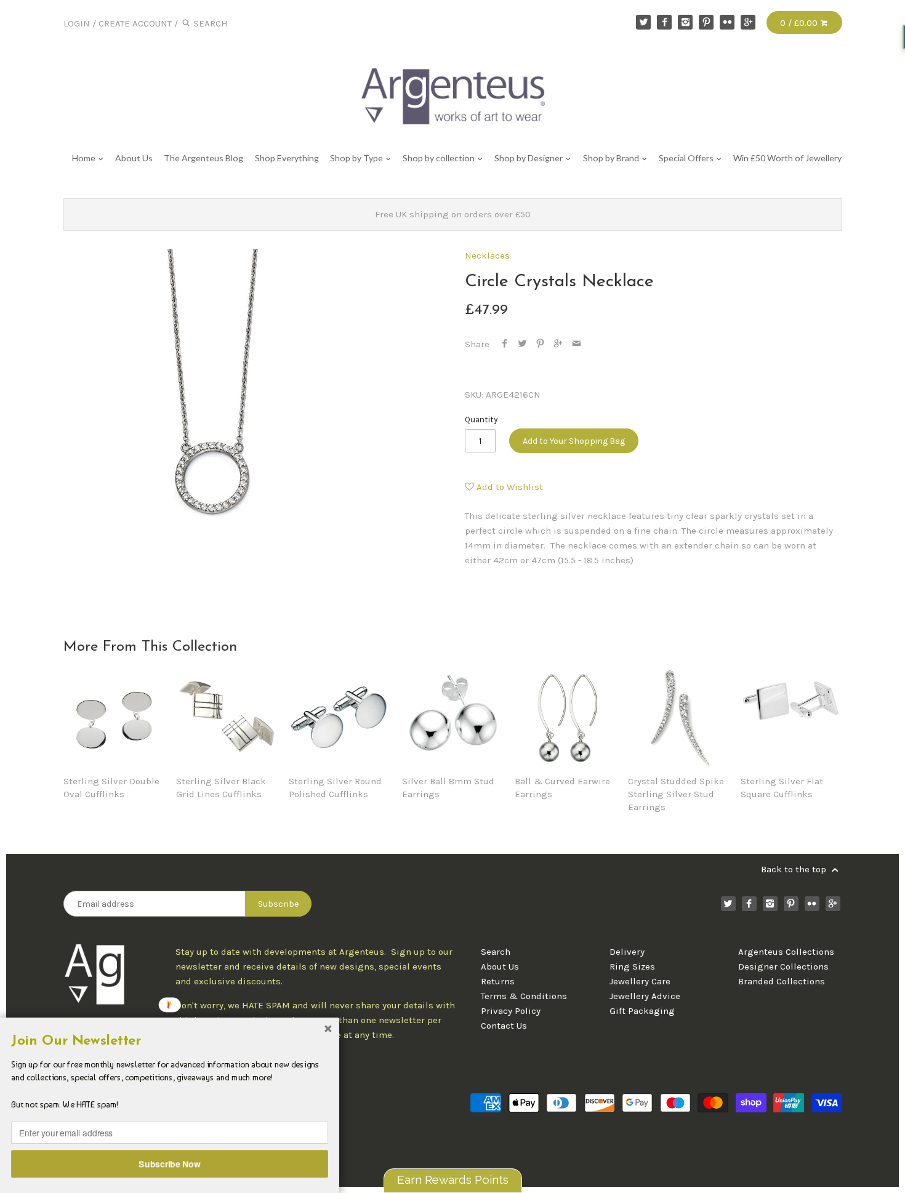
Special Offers (687, 158)
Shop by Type (357, 158)
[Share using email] (576, 344)
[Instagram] (685, 22)
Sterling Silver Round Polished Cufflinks (335, 788)
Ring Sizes (632, 966)
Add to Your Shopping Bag (574, 441)
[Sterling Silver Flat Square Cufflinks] (791, 717)
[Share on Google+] (558, 344)
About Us (134, 158)
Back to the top (795, 869)
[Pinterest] (706, 22)
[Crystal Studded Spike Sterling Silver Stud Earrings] (678, 717)
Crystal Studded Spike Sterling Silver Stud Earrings (676, 794)
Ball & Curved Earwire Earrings (562, 788)
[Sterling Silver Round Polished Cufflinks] (339, 717)
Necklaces (487, 255)
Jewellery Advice (644, 996)
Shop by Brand (612, 158)
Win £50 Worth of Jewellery (787, 158)
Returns (498, 981)
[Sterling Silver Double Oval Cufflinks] (113, 717)
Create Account (135, 23)
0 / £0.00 (800, 22)
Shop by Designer (529, 158)
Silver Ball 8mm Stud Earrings (448, 788)
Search (495, 951)
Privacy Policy (511, 1010)
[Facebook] (664, 22)
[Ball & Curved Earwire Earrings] (565, 717)
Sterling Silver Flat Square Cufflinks (782, 788)
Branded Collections (781, 981)
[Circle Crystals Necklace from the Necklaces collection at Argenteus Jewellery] (211, 397)
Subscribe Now (170, 1163)
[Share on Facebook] (504, 344)
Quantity (481, 419)
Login (76, 23)
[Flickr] (727, 22)
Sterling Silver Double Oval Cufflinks (111, 788)
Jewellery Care (639, 981)
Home (84, 158)
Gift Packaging (642, 1010)
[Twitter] (643, 22)
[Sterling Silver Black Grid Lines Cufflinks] (226, 717)
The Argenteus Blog (203, 158)
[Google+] (748, 22)
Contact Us (504, 1025)
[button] (169, 1041)
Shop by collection (440, 158)
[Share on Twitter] (522, 344)
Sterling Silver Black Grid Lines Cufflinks (221, 788)
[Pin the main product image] (540, 344)
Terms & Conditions (524, 996)
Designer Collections (783, 966)
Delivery (627, 951)
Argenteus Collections (786, 951)
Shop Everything (286, 158)
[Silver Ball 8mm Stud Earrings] (452, 717)
